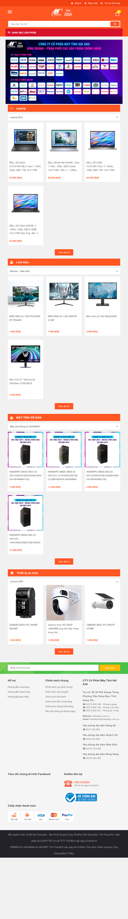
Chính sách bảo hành (55, 696)
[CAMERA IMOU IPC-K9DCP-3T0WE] (102, 602)
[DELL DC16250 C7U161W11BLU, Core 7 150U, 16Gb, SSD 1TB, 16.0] (25, 140)
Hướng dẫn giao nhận (18, 696)
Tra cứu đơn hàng (112, 3)
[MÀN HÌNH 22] (64, 294)
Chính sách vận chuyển (56, 692)
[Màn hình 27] (25, 357)
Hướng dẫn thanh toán (19, 692)
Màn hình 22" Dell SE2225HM (101, 316)
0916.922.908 (93, 739)
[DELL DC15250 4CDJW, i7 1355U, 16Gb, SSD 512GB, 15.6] (25, 203)
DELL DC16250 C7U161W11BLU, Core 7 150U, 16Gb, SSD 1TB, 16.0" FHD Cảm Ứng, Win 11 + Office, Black (25, 170)
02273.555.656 (93, 758)
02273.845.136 (93, 707)
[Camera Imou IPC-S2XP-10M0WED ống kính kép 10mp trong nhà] (64, 602)
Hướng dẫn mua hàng (18, 687)
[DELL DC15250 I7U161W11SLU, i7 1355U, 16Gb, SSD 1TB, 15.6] (102, 140)
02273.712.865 (93, 748)
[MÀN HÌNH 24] (25, 294)
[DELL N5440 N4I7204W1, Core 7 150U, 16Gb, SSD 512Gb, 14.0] (64, 140)
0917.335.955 (93, 729)
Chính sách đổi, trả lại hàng (58, 701)
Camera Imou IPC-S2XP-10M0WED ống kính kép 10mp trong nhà (63, 628)
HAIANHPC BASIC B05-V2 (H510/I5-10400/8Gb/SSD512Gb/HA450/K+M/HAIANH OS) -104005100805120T (25, 542)
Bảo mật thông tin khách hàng (60, 711)
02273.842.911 (93, 710)
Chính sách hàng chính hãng (59, 706)
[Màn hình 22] (102, 294)
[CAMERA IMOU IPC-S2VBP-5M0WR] (25, 602)
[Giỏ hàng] (118, 13)
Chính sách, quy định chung (58, 687)
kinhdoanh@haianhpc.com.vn (104, 719)
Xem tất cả (64, 252)
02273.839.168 (93, 704)
